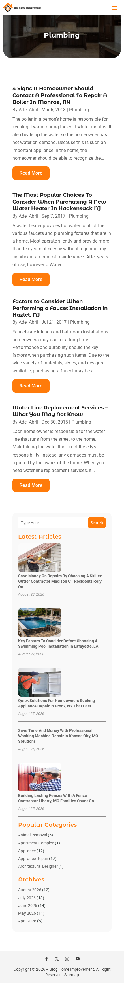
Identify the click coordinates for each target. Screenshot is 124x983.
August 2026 (29, 890)
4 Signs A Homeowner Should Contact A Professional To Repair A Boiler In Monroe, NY (59, 95)
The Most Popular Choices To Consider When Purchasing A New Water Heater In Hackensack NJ (59, 202)
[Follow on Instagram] (67, 959)
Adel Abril (28, 109)
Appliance (27, 851)
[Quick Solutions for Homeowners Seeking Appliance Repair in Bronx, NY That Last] (39, 682)
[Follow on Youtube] (78, 959)
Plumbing (79, 109)
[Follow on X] (57, 959)
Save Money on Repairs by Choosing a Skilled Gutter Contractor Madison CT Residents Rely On (60, 581)
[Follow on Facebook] (46, 959)
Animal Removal (32, 835)
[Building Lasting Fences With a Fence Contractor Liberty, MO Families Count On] (39, 777)
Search (97, 522)
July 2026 (27, 898)
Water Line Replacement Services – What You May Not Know (60, 411)
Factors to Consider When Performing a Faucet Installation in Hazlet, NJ (60, 308)
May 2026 (27, 913)
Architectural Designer (38, 866)
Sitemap (71, 974)
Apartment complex (36, 843)
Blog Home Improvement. (72, 969)
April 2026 (27, 921)
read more (31, 173)
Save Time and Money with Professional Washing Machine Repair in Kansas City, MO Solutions (58, 736)
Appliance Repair (33, 858)
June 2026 (27, 905)
